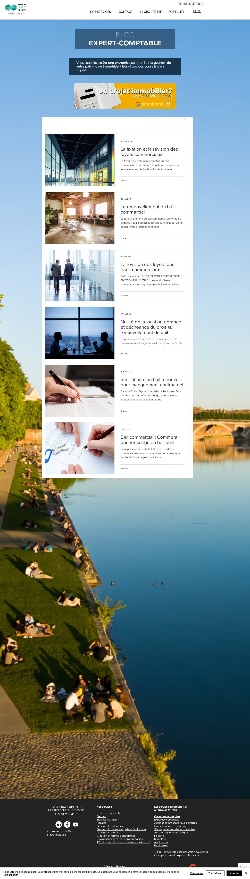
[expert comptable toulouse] (67, 824)
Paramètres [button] (196, 873)
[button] (185, 119)
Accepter (234, 873)
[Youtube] (75, 824)
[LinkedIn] (58, 824)
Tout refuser (215, 873)
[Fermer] (246, 873)
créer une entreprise (114, 62)
